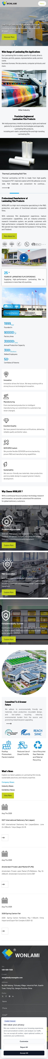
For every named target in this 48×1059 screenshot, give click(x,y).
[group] (24, 830)
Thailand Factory (11, 313)
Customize (24, 1041)
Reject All (24, 1047)
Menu (42, 3)
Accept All (24, 1053)
